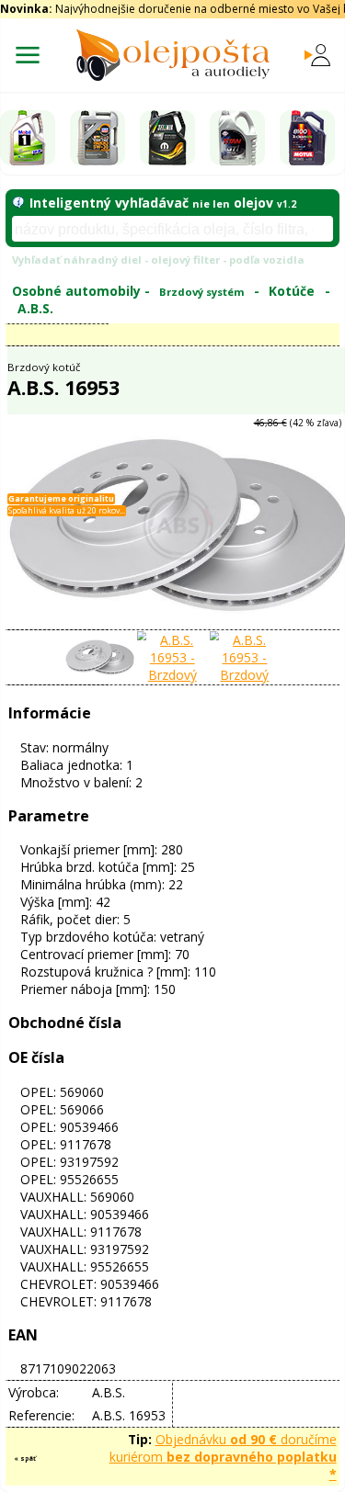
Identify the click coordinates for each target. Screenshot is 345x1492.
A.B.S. (35, 308)
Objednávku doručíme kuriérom (223, 1456)
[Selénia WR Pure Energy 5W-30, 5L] (167, 137)
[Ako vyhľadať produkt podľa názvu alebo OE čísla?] (18, 203)
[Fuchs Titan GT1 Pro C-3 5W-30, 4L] (237, 137)
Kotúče (292, 291)
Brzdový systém (202, 292)
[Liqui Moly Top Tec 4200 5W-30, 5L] (97, 137)
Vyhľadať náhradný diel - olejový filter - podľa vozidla (158, 259)
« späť (25, 1458)
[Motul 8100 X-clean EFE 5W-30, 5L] (307, 137)
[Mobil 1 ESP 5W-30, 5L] (27, 137)
